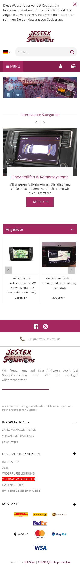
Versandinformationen (18, 436)
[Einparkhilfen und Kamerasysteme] (40, 151)
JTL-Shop (30, 562)
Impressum (10, 462)
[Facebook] (36, 326)
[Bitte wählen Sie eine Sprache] (7, 52)
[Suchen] (72, 52)
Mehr (39, 202)
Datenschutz (12, 485)
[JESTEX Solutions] (40, 36)
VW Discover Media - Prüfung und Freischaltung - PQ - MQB (59, 283)
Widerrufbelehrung (18, 473)
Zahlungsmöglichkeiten (19, 429)
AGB (5, 468)
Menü (14, 66)
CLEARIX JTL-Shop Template (54, 562)
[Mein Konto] (60, 66)
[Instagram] (45, 326)
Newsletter (10, 442)
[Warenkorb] (72, 66)
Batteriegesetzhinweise (21, 490)
